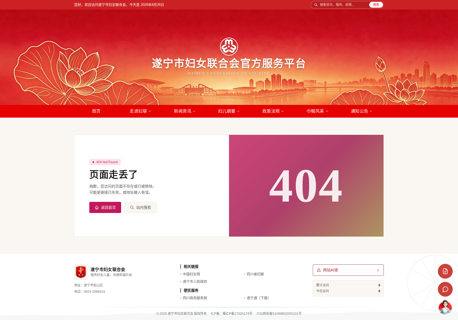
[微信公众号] (445, 289)
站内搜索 (143, 207)
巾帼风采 (315, 111)
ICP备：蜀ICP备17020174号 (231, 313)
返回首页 (108, 207)
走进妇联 (138, 111)
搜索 (376, 5)
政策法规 (271, 111)
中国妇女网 (191, 274)
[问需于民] (445, 271)
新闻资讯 (182, 111)
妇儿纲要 (227, 111)
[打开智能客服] (445, 307)
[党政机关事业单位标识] (80, 272)
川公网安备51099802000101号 (279, 313)
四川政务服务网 (195, 298)
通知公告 (359, 111)
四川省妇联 (255, 274)
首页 (96, 111)
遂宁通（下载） (259, 298)
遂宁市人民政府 (195, 281)
